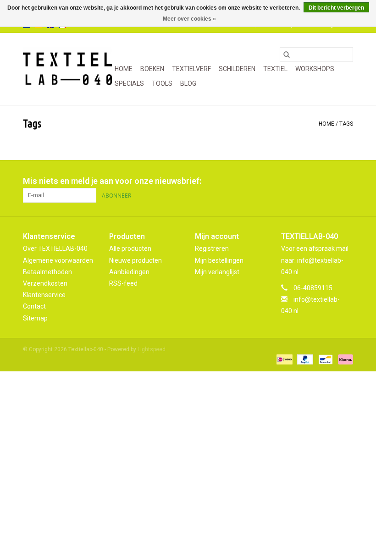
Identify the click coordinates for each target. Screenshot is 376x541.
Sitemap (35, 318)
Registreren (212, 248)
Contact (34, 306)
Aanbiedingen (129, 272)
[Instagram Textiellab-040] (345, 181)
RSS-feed (123, 283)
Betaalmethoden (47, 272)
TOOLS (162, 83)
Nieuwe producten (135, 260)
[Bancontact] (325, 359)
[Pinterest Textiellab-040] (329, 181)
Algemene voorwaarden (58, 260)
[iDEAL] (283, 359)
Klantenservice (44, 294)
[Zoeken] (286, 54)
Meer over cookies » (189, 19)
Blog (188, 83)
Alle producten (130, 248)
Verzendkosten (45, 283)
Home (124, 68)
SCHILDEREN (237, 68)
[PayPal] (304, 359)
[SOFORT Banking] (344, 359)
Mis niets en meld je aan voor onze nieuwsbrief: (112, 181)
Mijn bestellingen (219, 260)
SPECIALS (129, 83)
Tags (346, 124)
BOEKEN (152, 68)
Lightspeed (152, 349)
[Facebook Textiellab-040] (313, 181)
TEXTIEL (275, 68)
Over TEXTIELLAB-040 (55, 248)
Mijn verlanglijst (217, 272)
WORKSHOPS (314, 68)
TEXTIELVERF (191, 68)
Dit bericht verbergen (336, 8)
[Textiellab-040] (67, 69)
